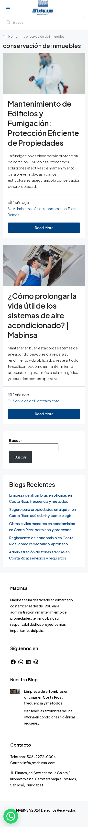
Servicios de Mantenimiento (36, 400)
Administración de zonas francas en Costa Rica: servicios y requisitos (39, 554)
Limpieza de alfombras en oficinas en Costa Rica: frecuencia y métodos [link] (46, 697)
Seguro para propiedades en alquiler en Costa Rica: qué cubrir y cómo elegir (42, 512)
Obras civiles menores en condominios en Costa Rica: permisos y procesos (42, 526)
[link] (15, 691)
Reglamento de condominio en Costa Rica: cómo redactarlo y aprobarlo (41, 540)
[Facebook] (13, 662)
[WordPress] (36, 662)
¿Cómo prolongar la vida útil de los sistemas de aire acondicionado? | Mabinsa (42, 315)
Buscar (15, 440)
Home (12, 36)
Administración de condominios (40, 208)
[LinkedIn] (28, 662)
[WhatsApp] (21, 662)
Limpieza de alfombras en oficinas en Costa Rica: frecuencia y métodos (40, 498)
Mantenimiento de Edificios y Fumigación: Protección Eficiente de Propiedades (43, 123)
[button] (10, 816)
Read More (44, 227)
